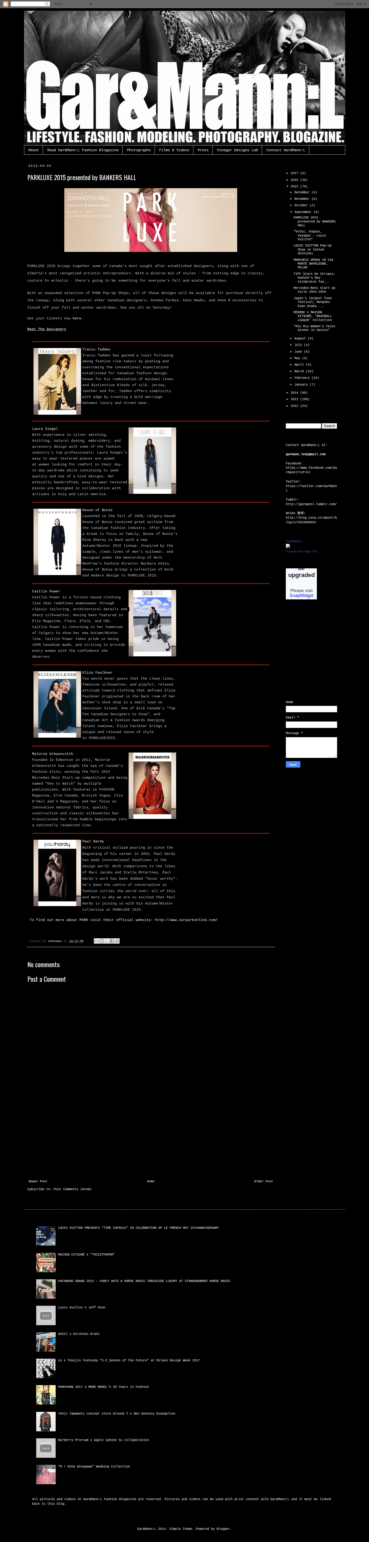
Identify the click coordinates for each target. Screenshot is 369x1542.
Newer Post (38, 1181)
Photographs (139, 150)
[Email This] (96, 941)
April (300, 365)
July (299, 345)
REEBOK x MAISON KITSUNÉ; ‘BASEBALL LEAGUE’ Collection (313, 316)
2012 (295, 406)
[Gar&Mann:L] (288, 547)
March (300, 371)
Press (203, 150)
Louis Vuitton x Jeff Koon (81, 1308)
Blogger (223, 1529)
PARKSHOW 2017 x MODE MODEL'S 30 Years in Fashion (103, 1387)
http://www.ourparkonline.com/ (186, 920)
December (302, 192)
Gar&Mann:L (294, 541)
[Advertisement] (150, 1139)
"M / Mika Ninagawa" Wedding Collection (94, 1467)
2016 (295, 180)
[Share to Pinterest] (117, 941)
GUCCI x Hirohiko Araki (79, 1334)
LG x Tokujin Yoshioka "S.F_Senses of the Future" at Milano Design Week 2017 (129, 1360)
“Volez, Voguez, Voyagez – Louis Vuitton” (310, 235)
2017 (295, 173)
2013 (295, 399)
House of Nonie (97, 510)
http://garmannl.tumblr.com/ (311, 504)
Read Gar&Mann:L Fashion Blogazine (83, 150)
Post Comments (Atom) (73, 1189)
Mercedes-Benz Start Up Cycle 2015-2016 (314, 290)
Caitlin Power (46, 591)
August (301, 338)
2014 (295, 393)
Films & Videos (174, 150)
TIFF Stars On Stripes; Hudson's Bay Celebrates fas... (314, 278)
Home (151, 1181)
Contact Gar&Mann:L (285, 150)
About (33, 150)
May (298, 358)
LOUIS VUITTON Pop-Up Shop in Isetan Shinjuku (312, 249)
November (302, 199)
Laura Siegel (45, 429)
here (77, 318)
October (302, 205)
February (302, 378)
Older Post (263, 1181)
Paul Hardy (93, 841)
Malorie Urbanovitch (52, 754)
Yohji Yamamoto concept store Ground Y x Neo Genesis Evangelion (116, 1414)
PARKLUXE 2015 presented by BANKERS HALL (315, 221)
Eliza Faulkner (97, 673)
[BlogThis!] (101, 941)
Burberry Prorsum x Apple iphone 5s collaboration (103, 1440)
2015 (295, 186)
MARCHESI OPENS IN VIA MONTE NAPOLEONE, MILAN (313, 264)
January (302, 385)
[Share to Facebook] (112, 941)
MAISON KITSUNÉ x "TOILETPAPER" (86, 1255)
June (299, 352)
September (303, 212)
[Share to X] (106, 941)
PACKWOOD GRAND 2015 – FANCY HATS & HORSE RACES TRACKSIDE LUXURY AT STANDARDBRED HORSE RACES (144, 1281)
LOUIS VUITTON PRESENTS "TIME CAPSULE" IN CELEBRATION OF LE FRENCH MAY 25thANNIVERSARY (138, 1228)
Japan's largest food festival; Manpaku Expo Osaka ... (312, 302)
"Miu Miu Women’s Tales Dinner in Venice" (314, 328)
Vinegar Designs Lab (237, 150)
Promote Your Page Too (301, 551)
